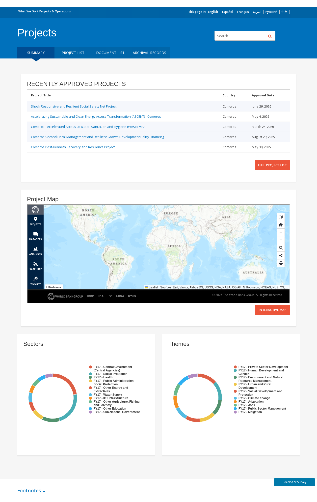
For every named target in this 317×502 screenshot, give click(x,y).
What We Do (27, 11)
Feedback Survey (294, 482)
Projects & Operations (55, 11)
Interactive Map (273, 310)
